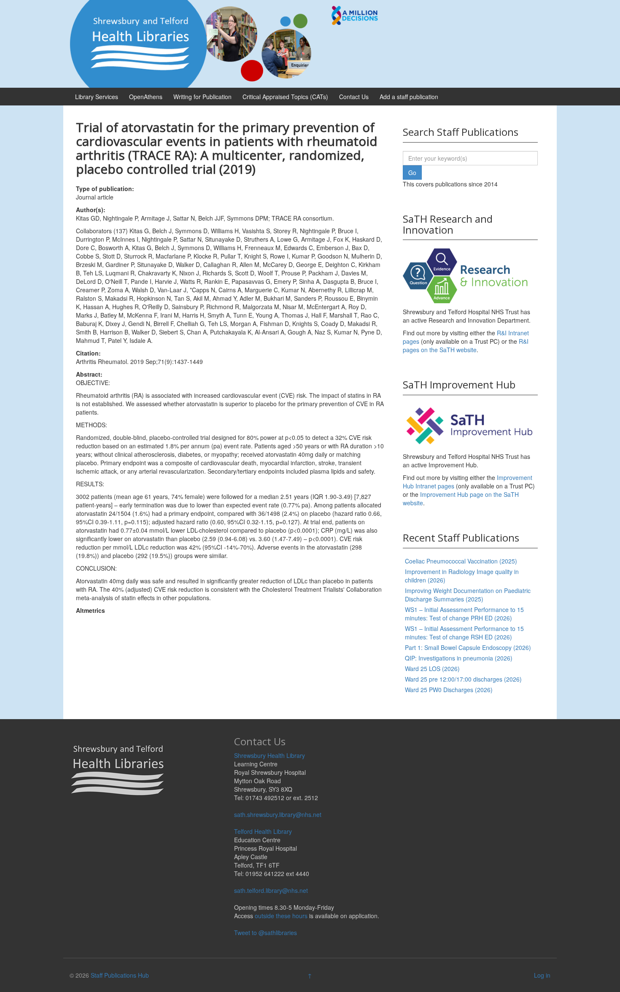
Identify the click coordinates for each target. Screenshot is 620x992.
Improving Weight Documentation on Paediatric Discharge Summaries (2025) (468, 594)
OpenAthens (145, 96)
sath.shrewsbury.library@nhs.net (277, 814)
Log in (542, 975)
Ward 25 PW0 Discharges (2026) (449, 689)
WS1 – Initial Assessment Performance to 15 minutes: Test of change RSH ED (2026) (464, 632)
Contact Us (354, 96)
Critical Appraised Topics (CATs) (285, 96)
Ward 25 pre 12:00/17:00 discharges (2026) (463, 679)
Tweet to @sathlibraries (265, 932)
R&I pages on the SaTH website (465, 345)
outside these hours (281, 915)
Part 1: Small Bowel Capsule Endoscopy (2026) (468, 647)
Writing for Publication (202, 96)
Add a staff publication (409, 96)
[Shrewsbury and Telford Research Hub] (228, 43)
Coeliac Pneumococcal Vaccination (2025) (461, 561)
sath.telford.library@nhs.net (271, 890)
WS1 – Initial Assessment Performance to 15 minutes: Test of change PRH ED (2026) (464, 613)
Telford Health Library (263, 831)
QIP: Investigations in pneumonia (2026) (458, 658)
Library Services (96, 96)
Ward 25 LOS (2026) (432, 668)
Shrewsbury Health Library (269, 755)
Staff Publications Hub (120, 975)
